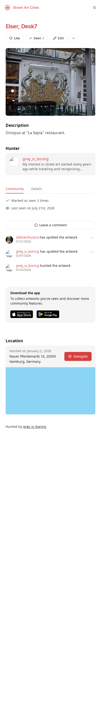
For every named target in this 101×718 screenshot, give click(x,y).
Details (36, 188)
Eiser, (13, 26)
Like (17, 38)
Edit (61, 38)
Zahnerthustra (27, 237)
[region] (50, 390)
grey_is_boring (36, 158)
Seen (39, 38)
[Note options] (92, 238)
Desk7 (29, 26)
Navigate (81, 356)
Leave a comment (53, 225)
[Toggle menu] (94, 7)
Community (15, 188)
